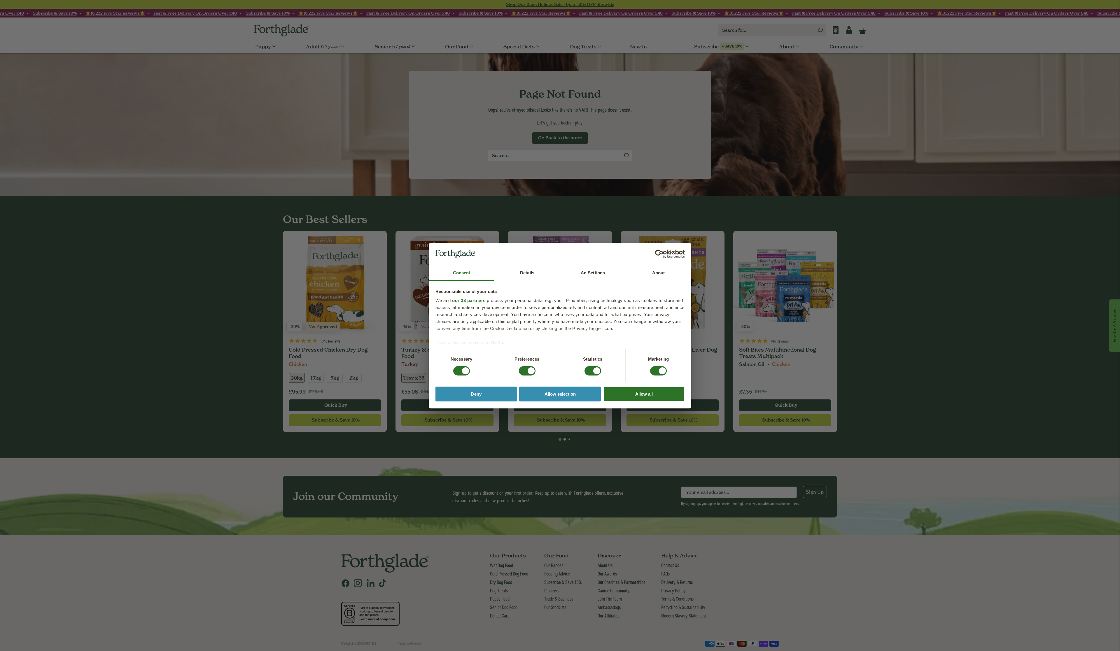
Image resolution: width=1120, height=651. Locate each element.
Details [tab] (527, 272)
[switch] (521, 369)
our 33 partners (469, 300)
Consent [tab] (461, 272)
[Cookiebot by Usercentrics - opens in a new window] (659, 254)
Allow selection (560, 394)
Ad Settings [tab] (593, 272)
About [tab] (658, 272)
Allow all (644, 394)
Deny (476, 394)
